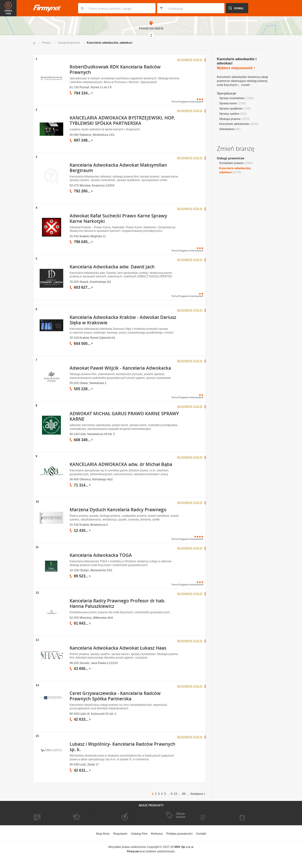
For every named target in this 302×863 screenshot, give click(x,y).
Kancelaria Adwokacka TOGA (101, 555)
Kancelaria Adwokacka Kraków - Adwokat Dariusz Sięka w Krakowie (123, 320)
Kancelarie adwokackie (234, 124)
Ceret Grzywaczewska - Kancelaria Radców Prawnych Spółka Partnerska (115, 696)
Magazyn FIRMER (214, 815)
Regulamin (120, 833)
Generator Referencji (131, 815)
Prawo (46, 42)
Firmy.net (47, 8)
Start (34, 43)
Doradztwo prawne (231, 163)
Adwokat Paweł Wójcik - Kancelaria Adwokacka (120, 368)
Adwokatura (227, 129)
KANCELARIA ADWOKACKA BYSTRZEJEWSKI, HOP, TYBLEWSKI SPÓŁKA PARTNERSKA (122, 120)
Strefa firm (8, 12)
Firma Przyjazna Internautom (86, 815)
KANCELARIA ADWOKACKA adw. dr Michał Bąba (121, 464)
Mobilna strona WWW (47, 815)
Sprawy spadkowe (231, 108)
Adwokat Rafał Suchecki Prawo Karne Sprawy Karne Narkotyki (118, 218)
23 (175, 793)
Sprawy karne (228, 103)
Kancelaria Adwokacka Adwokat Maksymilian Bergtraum (118, 167)
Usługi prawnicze (69, 42)
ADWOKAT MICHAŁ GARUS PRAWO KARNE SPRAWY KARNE (124, 416)
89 (183, 793)
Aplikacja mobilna (253, 815)
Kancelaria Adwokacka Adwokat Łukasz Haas (118, 648)
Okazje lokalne (180, 815)
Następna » (197, 793)
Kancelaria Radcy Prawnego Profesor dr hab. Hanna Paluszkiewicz (117, 603)
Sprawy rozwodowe (231, 98)
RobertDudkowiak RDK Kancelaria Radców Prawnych (115, 69)
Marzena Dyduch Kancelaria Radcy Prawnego (118, 510)
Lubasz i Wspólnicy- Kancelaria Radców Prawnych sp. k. (122, 747)
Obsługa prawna (229, 119)
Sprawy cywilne (229, 113)
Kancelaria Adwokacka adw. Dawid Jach (112, 267)
